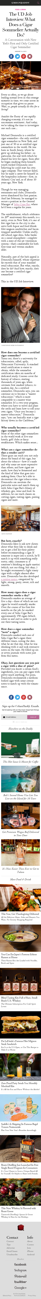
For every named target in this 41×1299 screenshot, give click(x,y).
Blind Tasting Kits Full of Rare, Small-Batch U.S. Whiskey (19, 999)
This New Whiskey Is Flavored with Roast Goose (18, 1209)
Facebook (20, 1265)
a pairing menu (9, 579)
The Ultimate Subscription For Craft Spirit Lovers (18, 1005)
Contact (10, 1241)
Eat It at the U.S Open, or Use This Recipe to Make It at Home (19, 1048)
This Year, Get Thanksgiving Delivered (20, 914)
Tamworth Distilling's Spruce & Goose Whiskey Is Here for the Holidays (17, 1215)
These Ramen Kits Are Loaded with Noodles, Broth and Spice (19, 961)
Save (23, 56)
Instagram (20, 1270)
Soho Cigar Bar (22, 204)
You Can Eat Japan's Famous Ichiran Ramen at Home (19, 956)
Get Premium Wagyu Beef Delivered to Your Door (20, 833)
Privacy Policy (32, 1295)
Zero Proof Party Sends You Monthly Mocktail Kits (19, 1084)
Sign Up (33, 717)
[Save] (29, 56)
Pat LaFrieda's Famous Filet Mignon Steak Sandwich (18, 1042)
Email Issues (12, 1251)
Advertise (11, 1248)
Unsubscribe (12, 1254)
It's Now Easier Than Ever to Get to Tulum (20, 870)
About (30, 1241)
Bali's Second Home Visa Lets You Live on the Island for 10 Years (20, 796)
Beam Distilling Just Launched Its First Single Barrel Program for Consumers (19, 1166)
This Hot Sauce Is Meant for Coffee (20, 762)
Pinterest (20, 1276)
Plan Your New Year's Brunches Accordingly (18, 1130)
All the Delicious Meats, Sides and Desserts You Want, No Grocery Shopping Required (20, 918)
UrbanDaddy (20, 3)
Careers (30, 1244)
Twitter (20, 1282)
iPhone (30, 1251)
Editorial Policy (7, 1295)
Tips (8, 1244)
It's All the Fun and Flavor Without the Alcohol (20, 1089)
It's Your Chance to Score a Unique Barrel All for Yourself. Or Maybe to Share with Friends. (19, 1172)
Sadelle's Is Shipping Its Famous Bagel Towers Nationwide (19, 1125)
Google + (20, 1288)
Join (29, 1248)
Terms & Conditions (19, 1295)
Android (31, 1254)
